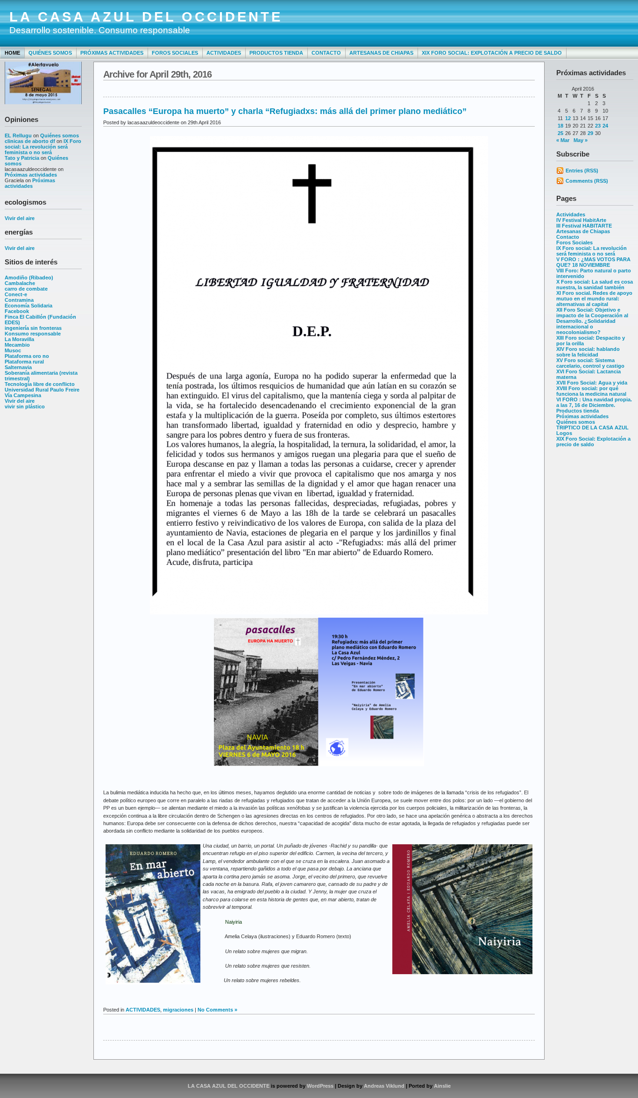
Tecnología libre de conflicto (40, 384)
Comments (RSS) (587, 181)
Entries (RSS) (582, 170)
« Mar (562, 140)
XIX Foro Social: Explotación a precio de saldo (492, 53)
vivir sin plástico (25, 406)
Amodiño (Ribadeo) (29, 277)
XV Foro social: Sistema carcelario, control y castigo (590, 363)
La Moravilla (19, 339)
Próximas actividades (111, 53)
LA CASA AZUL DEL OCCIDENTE (146, 16)
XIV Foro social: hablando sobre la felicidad (588, 351)
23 (598, 125)
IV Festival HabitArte (581, 220)
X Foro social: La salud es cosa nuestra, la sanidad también (594, 284)
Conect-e (16, 294)
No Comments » (217, 1009)
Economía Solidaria (28, 305)
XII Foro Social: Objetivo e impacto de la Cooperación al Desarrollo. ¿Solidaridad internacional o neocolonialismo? (592, 321)
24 (605, 125)
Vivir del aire (20, 218)
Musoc (13, 350)
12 (568, 118)
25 (560, 133)
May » (581, 140)
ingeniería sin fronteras (33, 328)
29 (590, 133)
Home (12, 53)
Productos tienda (276, 53)
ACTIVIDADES (143, 1009)
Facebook (17, 311)
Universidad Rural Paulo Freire (42, 389)
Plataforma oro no (27, 356)
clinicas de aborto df (30, 141)
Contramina (19, 300)
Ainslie (442, 1086)
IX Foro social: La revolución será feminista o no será (43, 146)
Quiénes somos (50, 53)
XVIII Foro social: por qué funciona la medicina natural (591, 391)
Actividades (223, 53)
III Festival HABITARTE (584, 225)
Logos (564, 433)
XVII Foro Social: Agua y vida (591, 382)
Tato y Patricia (22, 158)
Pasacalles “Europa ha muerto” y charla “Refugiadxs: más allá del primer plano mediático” (285, 111)
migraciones (178, 1009)
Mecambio (17, 345)
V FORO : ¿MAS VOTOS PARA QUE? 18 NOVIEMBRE (593, 262)
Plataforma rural (24, 361)
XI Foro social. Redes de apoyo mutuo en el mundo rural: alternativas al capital (594, 298)
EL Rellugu (18, 135)
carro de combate (26, 289)
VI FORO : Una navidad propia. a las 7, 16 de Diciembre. (594, 402)
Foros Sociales (175, 53)
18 (560, 125)
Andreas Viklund (384, 1086)
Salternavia (18, 367)
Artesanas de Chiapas (381, 53)
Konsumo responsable (33, 333)
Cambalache (20, 283)
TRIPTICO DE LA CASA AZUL (592, 427)
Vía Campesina (23, 395)
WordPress (320, 1086)
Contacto (326, 53)
